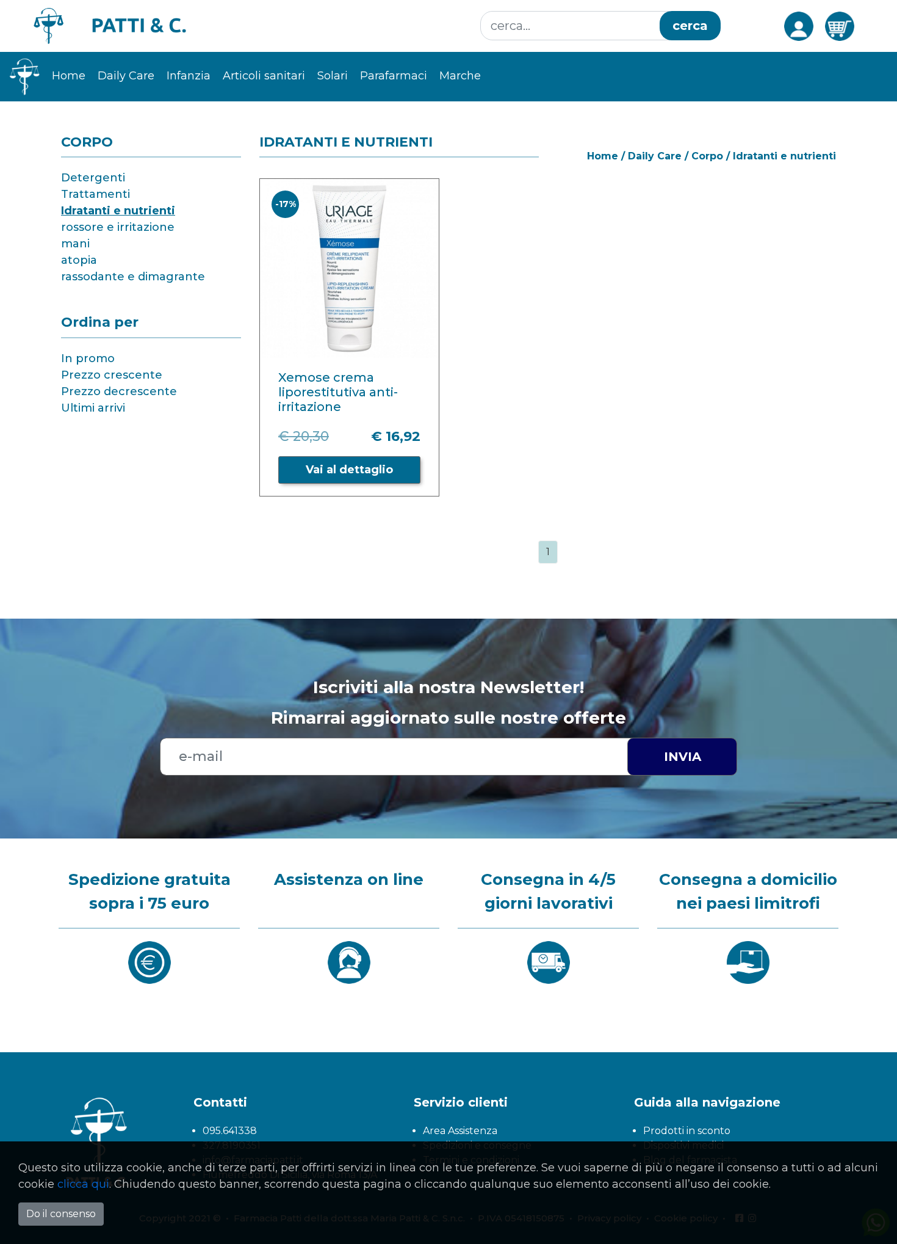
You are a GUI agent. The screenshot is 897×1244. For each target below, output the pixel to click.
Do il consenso (61, 1214)
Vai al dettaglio (349, 469)
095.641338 (230, 1131)
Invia (682, 756)
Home (68, 75)
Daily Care (655, 156)
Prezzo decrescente (119, 391)
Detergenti (93, 177)
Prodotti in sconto (686, 1131)
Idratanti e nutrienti (118, 210)
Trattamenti (95, 194)
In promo (88, 358)
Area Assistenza (460, 1131)
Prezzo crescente (111, 375)
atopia (79, 260)
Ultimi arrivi (93, 408)
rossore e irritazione (118, 227)
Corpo (707, 156)
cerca (690, 25)
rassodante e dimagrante (133, 276)
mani (75, 243)
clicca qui (83, 1184)
